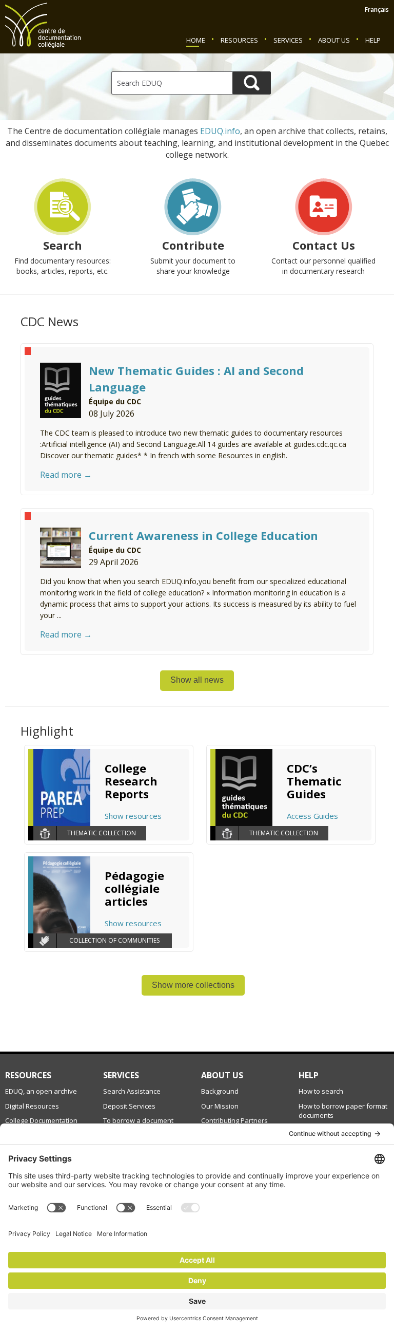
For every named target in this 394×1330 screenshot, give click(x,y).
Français (377, 9)
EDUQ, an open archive (41, 1091)
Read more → (66, 474)
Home (195, 40)
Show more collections (193, 985)
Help (373, 40)
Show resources (133, 816)
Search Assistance (132, 1091)
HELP (309, 1075)
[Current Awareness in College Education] (60, 547)
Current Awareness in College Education (203, 535)
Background (220, 1091)
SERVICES (121, 1075)
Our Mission (220, 1106)
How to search (321, 1091)
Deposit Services (129, 1106)
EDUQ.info (220, 131)
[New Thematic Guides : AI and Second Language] (60, 389)
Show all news (197, 680)
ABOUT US (222, 1075)
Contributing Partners (234, 1120)
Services (288, 40)
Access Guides (312, 816)
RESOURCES (28, 1075)
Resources (239, 40)
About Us (334, 40)
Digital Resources (32, 1106)
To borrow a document (138, 1120)
